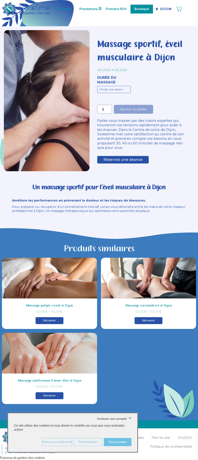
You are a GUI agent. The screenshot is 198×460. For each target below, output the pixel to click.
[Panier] (179, 9)
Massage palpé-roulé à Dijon (49, 305)
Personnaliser (87, 442)
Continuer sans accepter (112, 418)
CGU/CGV (185, 438)
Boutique (141, 9)
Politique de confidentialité (171, 446)
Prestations (88, 9)
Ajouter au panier (133, 109)
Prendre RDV (116, 9)
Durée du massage (106, 79)
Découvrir (49, 321)
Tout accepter (117, 442)
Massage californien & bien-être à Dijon (49, 380)
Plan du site (161, 438)
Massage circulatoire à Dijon (148, 305)
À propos (64, 9)
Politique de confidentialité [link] (57, 442)
